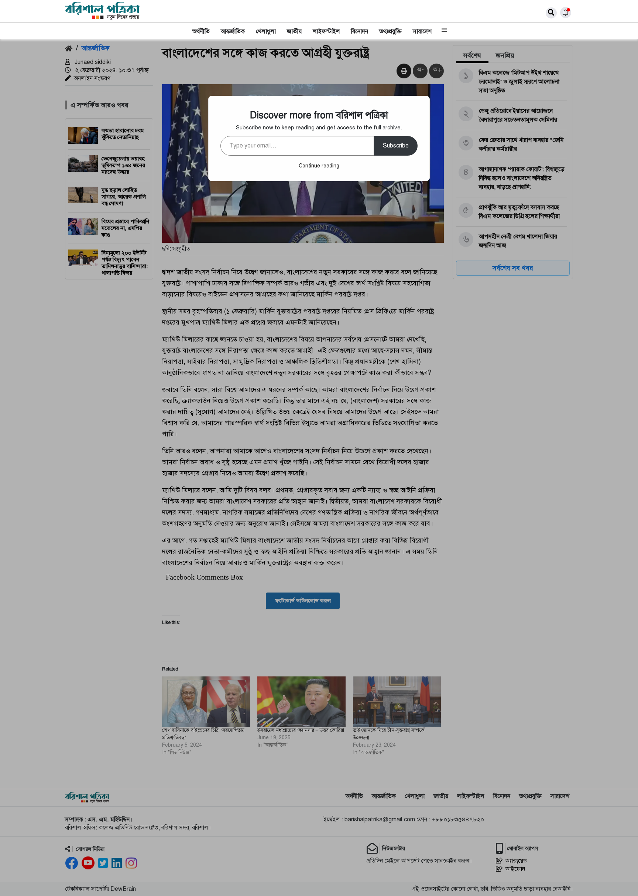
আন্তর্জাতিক (233, 31)
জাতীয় (294, 31)
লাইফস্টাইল (326, 31)
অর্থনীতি (201, 31)
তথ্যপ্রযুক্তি (390, 31)
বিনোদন (359, 31)
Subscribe (396, 145)
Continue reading (319, 166)
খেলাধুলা (266, 31)
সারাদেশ (422, 31)
